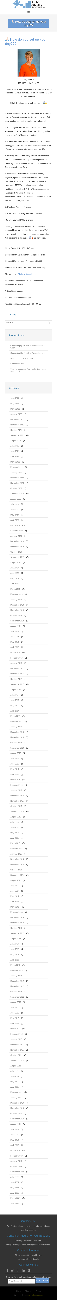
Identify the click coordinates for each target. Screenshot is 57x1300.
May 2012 (14, 1018)
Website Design (20, 1295)
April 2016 (14, 774)
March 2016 (15, 780)
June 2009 (14, 1182)
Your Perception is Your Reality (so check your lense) (28, 370)
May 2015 (14, 833)
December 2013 (17, 917)
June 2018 (14, 637)
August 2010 (15, 1124)
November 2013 (17, 923)
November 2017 (17, 674)
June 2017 (14, 700)
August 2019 (15, 562)
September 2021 (17, 435)
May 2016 (14, 769)
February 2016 (16, 785)
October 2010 (16, 1113)
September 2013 (17, 933)
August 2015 (15, 817)
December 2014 (17, 859)
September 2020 (17, 494)
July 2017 (14, 695)
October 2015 (16, 806)
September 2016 (17, 748)
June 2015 (14, 827)
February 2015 (16, 848)
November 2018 (17, 610)
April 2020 (14, 520)
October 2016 (16, 743)
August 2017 (15, 690)
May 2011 (14, 1082)
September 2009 (17, 1172)
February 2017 (16, 721)
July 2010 (14, 1129)
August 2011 (15, 1066)
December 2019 (17, 541)
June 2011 (14, 1076)
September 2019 (17, 557)
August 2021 (15, 441)
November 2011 (17, 1050)
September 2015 (17, 811)
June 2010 (14, 1135)
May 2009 (14, 1188)
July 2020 (14, 504)
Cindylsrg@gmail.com (27, 274)
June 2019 (14, 573)
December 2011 (17, 1045)
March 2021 (15, 462)
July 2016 (14, 758)
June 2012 (14, 1013)
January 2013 (16, 976)
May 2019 (14, 578)
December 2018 (17, 605)
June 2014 (14, 891)
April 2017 (14, 711)
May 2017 (14, 705)
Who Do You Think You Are (21, 358)
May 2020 (14, 515)
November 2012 (17, 986)
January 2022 (16, 414)
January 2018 (16, 663)
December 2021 (17, 419)
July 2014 (14, 886)
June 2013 (14, 949)
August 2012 (15, 1002)
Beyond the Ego (17, 364)
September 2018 (17, 621)
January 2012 (16, 1039)
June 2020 (14, 509)
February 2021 (16, 467)
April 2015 (14, 838)
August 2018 (15, 626)
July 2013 (14, 944)
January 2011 (16, 1097)
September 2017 (17, 684)
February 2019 (16, 594)
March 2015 (15, 843)
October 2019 (16, 552)
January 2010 (16, 1161)
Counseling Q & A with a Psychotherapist (27, 353)
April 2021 (14, 456)
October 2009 (16, 1166)
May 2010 (14, 1140)
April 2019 (14, 584)
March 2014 (15, 907)
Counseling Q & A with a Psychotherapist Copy (27, 346)
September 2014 (17, 875)
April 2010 (14, 1145)
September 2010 (17, 1119)
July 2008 (14, 1203)
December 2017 (17, 668)
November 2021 (17, 425)
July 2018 (14, 631)
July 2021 (14, 446)
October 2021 (16, 430)
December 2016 (17, 732)
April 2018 (14, 647)
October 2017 (16, 679)
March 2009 (15, 1198)
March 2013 (15, 965)
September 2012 (17, 997)
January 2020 (16, 536)
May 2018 (14, 642)
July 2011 (14, 1071)
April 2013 (14, 960)
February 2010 (16, 1156)
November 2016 (17, 737)
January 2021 (16, 472)
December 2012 (17, 981)
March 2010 (15, 1150)
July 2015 (14, 822)
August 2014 (15, 880)
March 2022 (15, 409)
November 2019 (17, 547)
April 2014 (14, 901)
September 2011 (17, 1060)
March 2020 (15, 525)
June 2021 (14, 451)
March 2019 (15, 589)
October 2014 (16, 870)
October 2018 (16, 615)
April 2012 (14, 1023)
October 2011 (16, 1055)
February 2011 (16, 1092)
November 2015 (17, 801)
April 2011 (14, 1087)
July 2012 (14, 1007)
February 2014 (16, 912)
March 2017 (15, 716)
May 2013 (14, 954)
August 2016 (15, 753)
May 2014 (14, 896)
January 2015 (16, 854)
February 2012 (16, 1034)
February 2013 (16, 970)
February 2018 (16, 658)
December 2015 (17, 796)
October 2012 (16, 992)
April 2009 (14, 1193)
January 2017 (16, 727)
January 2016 (16, 790)
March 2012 (15, 1029)
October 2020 (16, 488)
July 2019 (14, 568)
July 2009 (14, 1177)
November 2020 (17, 483)
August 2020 (15, 499)
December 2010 (17, 1103)
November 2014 (17, 864)
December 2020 (17, 478)
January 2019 (16, 599)
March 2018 (15, 652)
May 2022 (14, 403)
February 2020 (16, 531)
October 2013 (16, 928)
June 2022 (14, 398)
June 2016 (14, 764)
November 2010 (17, 1108)
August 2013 (15, 939)
